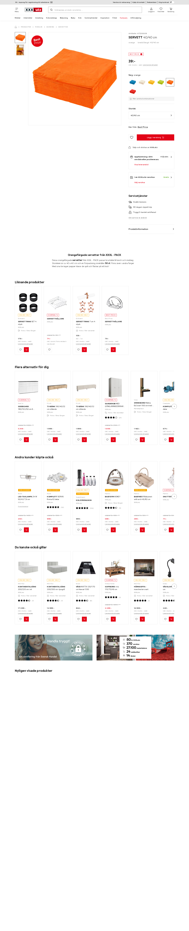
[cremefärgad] (142, 82)
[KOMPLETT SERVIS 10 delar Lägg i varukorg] (171, 439)
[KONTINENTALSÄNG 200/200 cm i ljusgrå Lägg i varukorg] (55, 619)
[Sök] (51, 10)
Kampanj (123, 18)
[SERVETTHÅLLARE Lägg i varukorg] (113, 349)
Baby (73, 18)
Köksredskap (51, 18)
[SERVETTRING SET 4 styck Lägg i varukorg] (26, 349)
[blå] (133, 82)
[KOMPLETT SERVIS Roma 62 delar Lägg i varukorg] (55, 529)
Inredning (39, 18)
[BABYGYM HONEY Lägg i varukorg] (113, 529)
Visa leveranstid (141, 164)
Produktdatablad (23, 506)
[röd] (133, 91)
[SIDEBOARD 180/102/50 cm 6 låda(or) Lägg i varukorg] (26, 439)
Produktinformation (138, 229)
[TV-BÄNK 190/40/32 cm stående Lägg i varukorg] (55, 439)
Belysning (64, 18)
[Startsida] (16, 27)
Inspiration (105, 18)
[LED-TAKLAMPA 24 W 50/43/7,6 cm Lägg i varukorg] (26, 529)
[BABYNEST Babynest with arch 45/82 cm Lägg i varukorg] (142, 529)
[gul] (151, 82)
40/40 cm (135, 115)
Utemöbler (28, 18)
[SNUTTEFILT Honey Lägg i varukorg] (171, 529)
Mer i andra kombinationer (143, 98)
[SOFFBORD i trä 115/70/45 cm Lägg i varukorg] (113, 619)
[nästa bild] (174, 406)
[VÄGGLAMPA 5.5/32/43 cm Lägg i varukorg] (171, 619)
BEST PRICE (134, 54)
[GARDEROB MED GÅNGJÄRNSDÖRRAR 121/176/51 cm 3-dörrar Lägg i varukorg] (113, 439)
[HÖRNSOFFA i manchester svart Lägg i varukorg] (142, 619)
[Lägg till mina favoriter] (132, 137)
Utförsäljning (135, 18)
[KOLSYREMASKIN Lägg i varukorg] (84, 529)
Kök (80, 18)
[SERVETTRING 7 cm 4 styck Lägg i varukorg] (84, 349)
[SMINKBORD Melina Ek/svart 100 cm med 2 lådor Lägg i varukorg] (142, 439)
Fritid (114, 18)
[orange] (170, 82)
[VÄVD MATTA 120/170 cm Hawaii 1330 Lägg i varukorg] (84, 619)
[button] (20, 37)
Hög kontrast (164, 2)
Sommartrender (91, 18)
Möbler (17, 18)
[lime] (161, 82)
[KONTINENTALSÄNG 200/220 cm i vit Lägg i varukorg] (26, 619)
